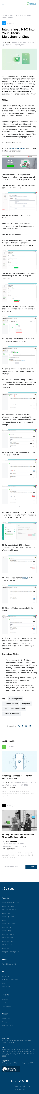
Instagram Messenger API (10, 952)
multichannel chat (18, 709)
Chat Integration (15, 699)
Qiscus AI (5, 920)
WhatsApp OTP (7, 945)
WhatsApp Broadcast (9, 909)
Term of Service (25, 1086)
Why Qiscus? (6, 976)
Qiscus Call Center (8, 941)
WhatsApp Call (6, 927)
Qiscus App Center (8, 916)
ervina (7, 42)
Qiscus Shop (6, 913)
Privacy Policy (13, 1086)
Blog (3, 983)
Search (31, 867)
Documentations (7, 1025)
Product (4, 15)
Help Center (6, 1022)
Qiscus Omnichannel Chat (10, 902)
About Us (5, 999)
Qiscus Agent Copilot (9, 923)
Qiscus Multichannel (11, 714)
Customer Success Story (10, 980)
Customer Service (11, 704)
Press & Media (6, 1006)
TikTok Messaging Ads (9, 964)
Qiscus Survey (6, 930)
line (5, 709)
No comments (9, 787)
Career (4, 1002)
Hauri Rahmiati (11, 841)
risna (7, 782)
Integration (26, 704)
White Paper (6, 987)
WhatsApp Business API (9, 934)
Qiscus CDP (5, 948)
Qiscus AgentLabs (8, 906)
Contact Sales (6, 1018)
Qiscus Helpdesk (7, 938)
